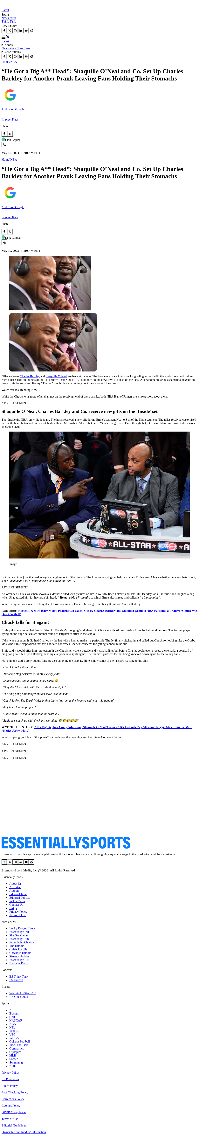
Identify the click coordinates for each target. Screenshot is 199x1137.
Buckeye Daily (18, 963)
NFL (12, 1027)
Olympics (15, 1052)
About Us (15, 883)
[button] (11, 570)
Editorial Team (18, 894)
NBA (13, 61)
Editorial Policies (19, 897)
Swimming (16, 1062)
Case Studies (13, 51)
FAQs (13, 908)
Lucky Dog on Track (22, 928)
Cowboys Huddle (20, 952)
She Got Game (18, 935)
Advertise (15, 887)
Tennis (13, 1031)
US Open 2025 (18, 996)
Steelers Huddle (19, 956)
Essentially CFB (19, 959)
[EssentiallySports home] (66, 847)
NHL (12, 1066)
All (11, 1010)
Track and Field (19, 1045)
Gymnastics (16, 1048)
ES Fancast (16, 980)
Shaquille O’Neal (56, 376)
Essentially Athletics (21, 942)
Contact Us (16, 904)
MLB (12, 1055)
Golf (12, 1017)
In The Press (17, 901)
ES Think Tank (18, 976)
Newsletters (9, 18)
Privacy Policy (18, 911)
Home (5, 61)
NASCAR (15, 1020)
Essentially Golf (19, 931)
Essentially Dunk (19, 938)
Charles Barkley (30, 376)
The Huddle (16, 945)
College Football (19, 1041)
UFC (12, 1034)
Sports (9, 44)
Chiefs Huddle (18, 949)
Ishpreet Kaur (10, 119)
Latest (5, 10)
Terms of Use (17, 915)
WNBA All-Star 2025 (22, 993)
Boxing (13, 1013)
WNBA (14, 1038)
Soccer (13, 1059)
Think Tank (9, 21)
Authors (14, 890)
